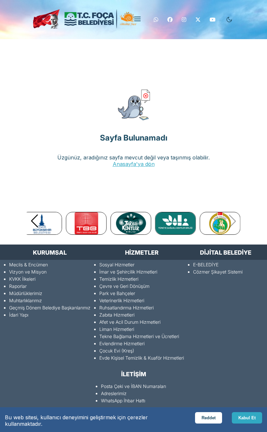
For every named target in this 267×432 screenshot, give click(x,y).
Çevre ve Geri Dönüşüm (124, 286)
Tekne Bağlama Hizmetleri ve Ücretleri (139, 336)
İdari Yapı (18, 315)
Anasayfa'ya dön (134, 164)
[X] (198, 19)
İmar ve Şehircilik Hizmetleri (128, 272)
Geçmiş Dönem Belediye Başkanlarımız (50, 307)
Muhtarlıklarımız (25, 300)
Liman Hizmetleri (116, 329)
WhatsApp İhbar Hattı (123, 400)
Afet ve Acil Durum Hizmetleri (130, 322)
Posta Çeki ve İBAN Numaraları (133, 386)
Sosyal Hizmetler (116, 264)
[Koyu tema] (229, 19)
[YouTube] (213, 19)
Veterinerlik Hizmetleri (121, 300)
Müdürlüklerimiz (25, 293)
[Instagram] (184, 19)
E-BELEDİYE (205, 264)
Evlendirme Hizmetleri (122, 343)
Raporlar (18, 286)
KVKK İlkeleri (22, 279)
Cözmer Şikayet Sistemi (218, 272)
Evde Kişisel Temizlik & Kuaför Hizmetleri (141, 358)
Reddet (209, 417)
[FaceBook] (170, 19)
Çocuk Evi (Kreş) (116, 350)
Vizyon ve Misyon (28, 272)
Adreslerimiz (114, 393)
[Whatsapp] (156, 19)
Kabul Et (247, 417)
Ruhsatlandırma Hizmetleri (126, 307)
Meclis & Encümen (28, 264)
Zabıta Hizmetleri (116, 315)
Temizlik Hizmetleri (118, 279)
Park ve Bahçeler (117, 293)
